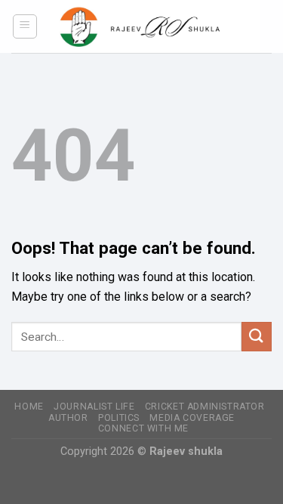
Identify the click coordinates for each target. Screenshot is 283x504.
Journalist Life (94, 406)
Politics (119, 418)
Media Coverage (192, 418)
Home (28, 406)
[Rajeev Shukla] (155, 26)
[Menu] (25, 26)
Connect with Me (143, 428)
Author (68, 418)
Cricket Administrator (205, 406)
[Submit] (256, 336)
